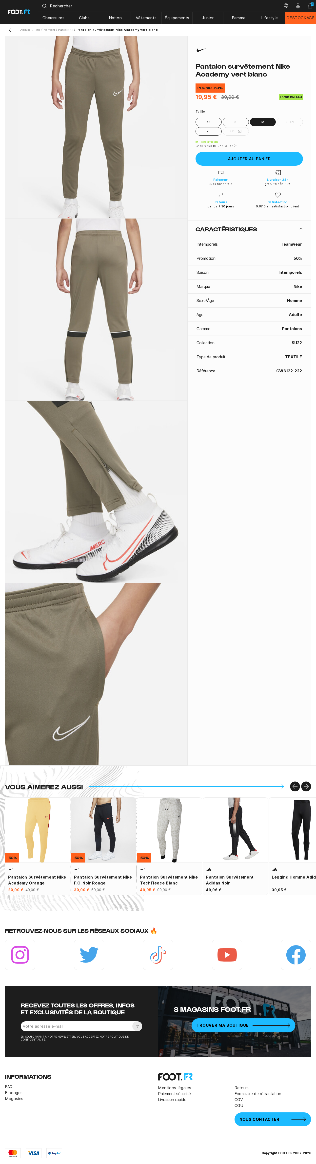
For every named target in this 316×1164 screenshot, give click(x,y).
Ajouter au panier (249, 158)
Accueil (26, 30)
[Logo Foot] (19, 12)
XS (208, 122)
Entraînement (45, 30)
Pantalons (65, 30)
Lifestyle (269, 17)
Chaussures (53, 17)
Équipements (177, 17)
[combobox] (159, 6)
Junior (208, 17)
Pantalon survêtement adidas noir (230, 880)
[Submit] (44, 5)
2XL (233, 131)
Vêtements (146, 17)
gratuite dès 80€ (277, 184)
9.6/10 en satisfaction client (277, 206)
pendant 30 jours (220, 206)
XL (209, 131)
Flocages (14, 1092)
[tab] (249, 229)
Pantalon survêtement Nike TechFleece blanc (169, 880)
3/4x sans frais (220, 184)
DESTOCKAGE (300, 17)
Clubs (84, 17)
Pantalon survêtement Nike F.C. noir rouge (103, 880)
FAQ (9, 1086)
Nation (115, 17)
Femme (239, 17)
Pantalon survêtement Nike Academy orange (37, 880)
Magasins (14, 1098)
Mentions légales (174, 1087)
